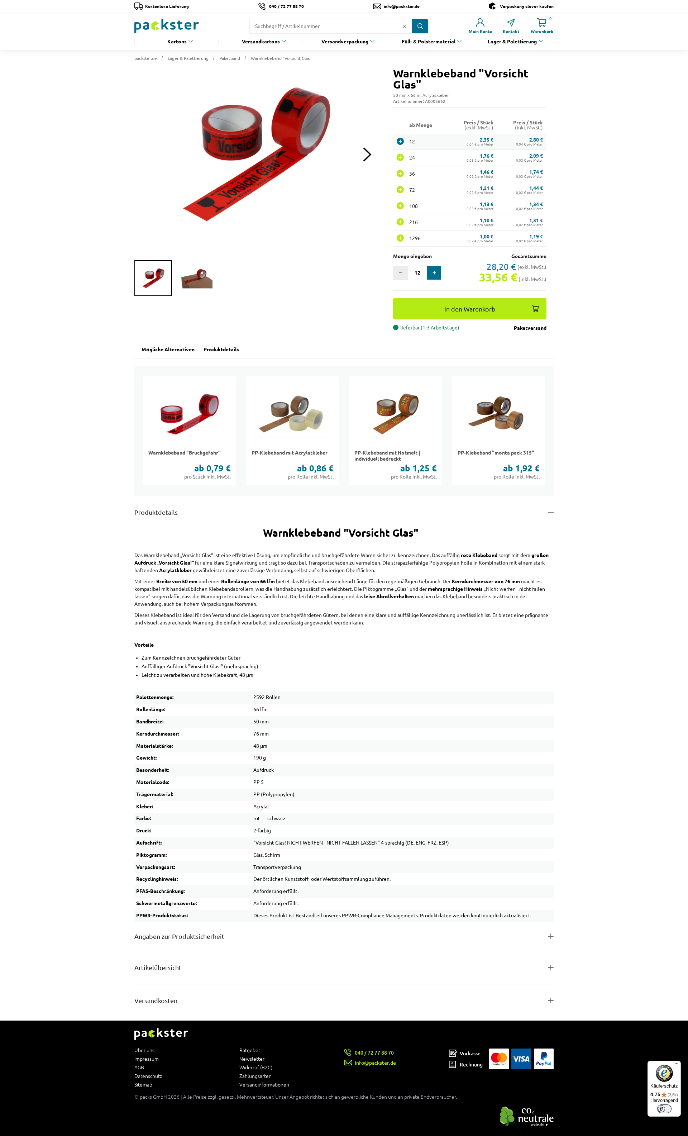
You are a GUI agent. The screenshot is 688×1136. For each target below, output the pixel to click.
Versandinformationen (264, 1084)
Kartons (177, 41)
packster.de (145, 58)
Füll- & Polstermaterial (428, 41)
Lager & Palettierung (512, 41)
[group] (153, 278)
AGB (139, 1067)
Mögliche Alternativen (168, 349)
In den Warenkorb (470, 309)
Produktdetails (221, 349)
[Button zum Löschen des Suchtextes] (404, 26)
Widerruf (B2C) (255, 1067)
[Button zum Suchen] (420, 26)
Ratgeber (249, 1050)
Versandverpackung (344, 41)
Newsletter (251, 1059)
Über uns (144, 1050)
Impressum (146, 1059)
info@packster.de (402, 6)
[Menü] (676, 1065)
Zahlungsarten (255, 1076)
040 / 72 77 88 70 (286, 6)
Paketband (229, 58)
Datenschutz (148, 1076)
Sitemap (143, 1084)
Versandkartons (261, 41)
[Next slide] (367, 154)
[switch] (664, 1108)
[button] (256, 154)
